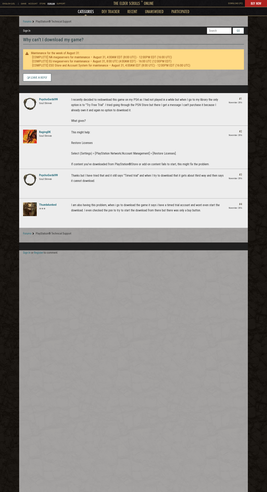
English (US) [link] (9, 3)
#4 (240, 204)
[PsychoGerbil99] (30, 104)
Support (61, 3)
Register (38, 252)
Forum (51, 3)
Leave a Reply (38, 77)
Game (23, 3)
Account (33, 3)
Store (42, 3)
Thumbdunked (47, 204)
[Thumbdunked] (30, 209)
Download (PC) (235, 3)
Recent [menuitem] (132, 11)
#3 (240, 174)
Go (238, 30)
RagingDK (45, 132)
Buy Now (256, 3)
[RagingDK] (30, 136)
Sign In (26, 30)
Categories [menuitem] (86, 11)
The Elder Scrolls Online (134, 3)
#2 (240, 131)
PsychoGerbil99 (48, 99)
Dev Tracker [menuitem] (111, 11)
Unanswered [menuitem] (154, 11)
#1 (240, 98)
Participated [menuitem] (180, 11)
